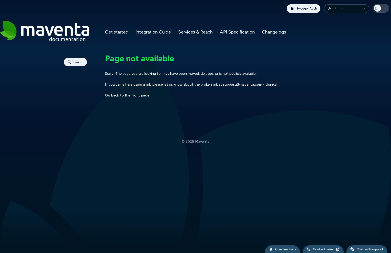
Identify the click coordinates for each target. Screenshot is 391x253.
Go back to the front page (127, 95)
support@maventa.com (242, 84)
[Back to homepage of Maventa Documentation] (47, 32)
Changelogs (274, 32)
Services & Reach (195, 32)
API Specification (237, 32)
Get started (116, 32)
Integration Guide (153, 32)
